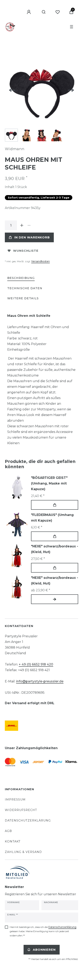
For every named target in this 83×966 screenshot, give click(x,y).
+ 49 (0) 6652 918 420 (36, 664)
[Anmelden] (29, 12)
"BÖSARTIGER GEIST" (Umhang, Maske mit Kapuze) (49, 483)
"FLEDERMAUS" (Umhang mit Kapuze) (52, 517)
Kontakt (13, 841)
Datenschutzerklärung (28, 820)
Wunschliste (25, 251)
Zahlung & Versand (23, 852)
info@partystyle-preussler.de (39, 681)
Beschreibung (21, 278)
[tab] (21, 278)
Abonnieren (44, 949)
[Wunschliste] (57, 12)
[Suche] (44, 12)
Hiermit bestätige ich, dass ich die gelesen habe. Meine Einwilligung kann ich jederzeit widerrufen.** (43, 931)
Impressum (15, 799)
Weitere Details (23, 298)
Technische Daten (24, 288)
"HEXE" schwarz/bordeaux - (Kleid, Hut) (54, 549)
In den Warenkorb (32, 237)
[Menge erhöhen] (21, 225)
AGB (8, 831)
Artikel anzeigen (54, 599)
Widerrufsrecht (21, 810)
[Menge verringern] (29, 225)
